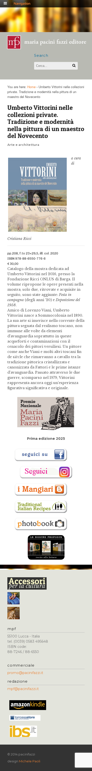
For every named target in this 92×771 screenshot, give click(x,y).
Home (31, 86)
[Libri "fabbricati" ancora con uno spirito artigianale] (49, 47)
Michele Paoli (29, 761)
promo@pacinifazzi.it (25, 673)
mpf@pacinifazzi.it (23, 689)
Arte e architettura (23, 145)
